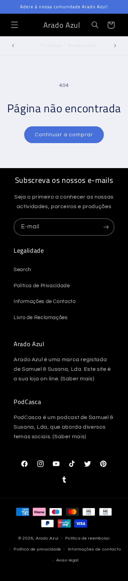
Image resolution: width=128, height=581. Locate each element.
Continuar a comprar (64, 134)
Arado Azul (47, 538)
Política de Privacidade (42, 285)
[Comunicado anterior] (12, 45)
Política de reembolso (87, 538)
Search (22, 269)
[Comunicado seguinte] (115, 45)
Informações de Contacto (45, 301)
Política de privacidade (37, 549)
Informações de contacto (94, 549)
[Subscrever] (106, 226)
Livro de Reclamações (41, 317)
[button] (14, 25)
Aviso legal (67, 560)
